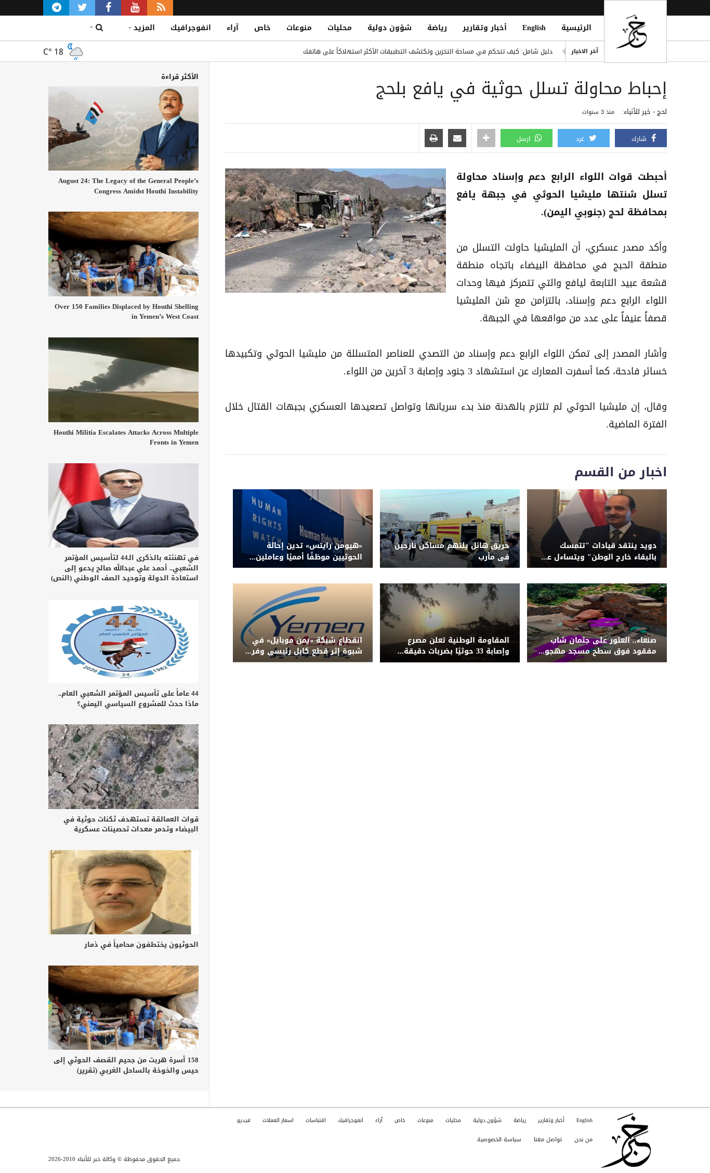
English (534, 28)
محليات (339, 28)
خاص (262, 28)
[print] (434, 139)
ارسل (524, 139)
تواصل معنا (548, 1139)
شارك (640, 139)
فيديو (244, 1120)
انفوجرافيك (190, 28)
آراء (233, 28)
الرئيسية (576, 28)
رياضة (437, 28)
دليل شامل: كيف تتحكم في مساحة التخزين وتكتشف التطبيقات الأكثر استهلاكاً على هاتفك (428, 51)
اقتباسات (316, 1120)
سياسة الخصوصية (499, 1139)
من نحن (583, 1139)
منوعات (299, 28)
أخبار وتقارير (485, 28)
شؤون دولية (389, 28)
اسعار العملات (278, 1120)
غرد (581, 139)
